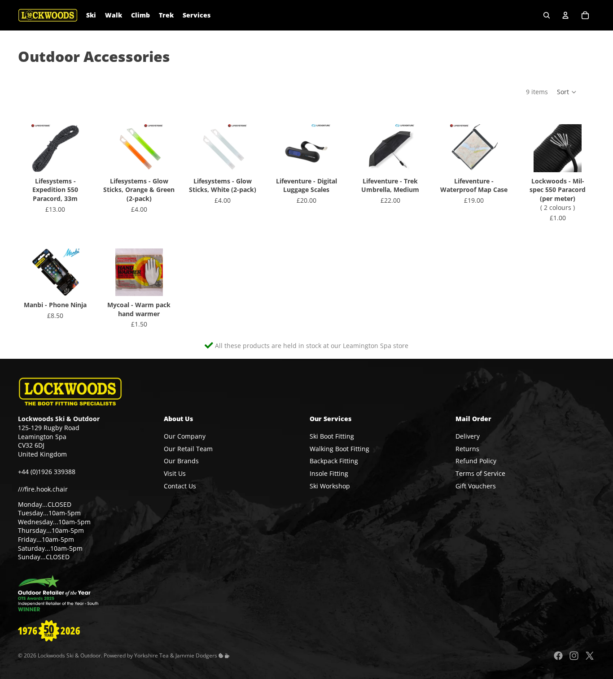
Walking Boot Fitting (339, 448)
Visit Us (175, 473)
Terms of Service (480, 473)
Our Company (185, 436)
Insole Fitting (329, 473)
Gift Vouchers (475, 486)
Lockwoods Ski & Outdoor (69, 655)
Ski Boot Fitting (332, 436)
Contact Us (180, 486)
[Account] (565, 15)
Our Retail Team (188, 448)
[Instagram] (574, 655)
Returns (467, 448)
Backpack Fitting (334, 461)
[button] (567, 92)
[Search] (546, 15)
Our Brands (181, 461)
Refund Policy (475, 461)
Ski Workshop (330, 486)
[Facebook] (558, 655)
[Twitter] (589, 655)
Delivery (467, 436)
